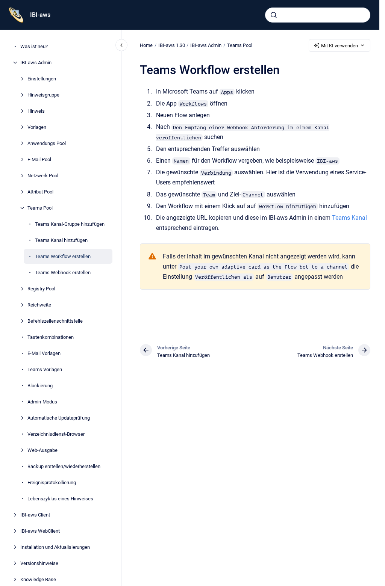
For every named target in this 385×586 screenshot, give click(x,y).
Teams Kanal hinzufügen (61, 240)
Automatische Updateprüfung (58, 418)
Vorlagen (36, 127)
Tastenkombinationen (50, 337)
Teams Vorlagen (44, 369)
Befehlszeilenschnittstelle (55, 321)
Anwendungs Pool (46, 143)
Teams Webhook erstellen (63, 272)
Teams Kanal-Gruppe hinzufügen (70, 224)
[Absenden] (274, 15)
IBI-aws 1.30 (171, 45)
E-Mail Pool (39, 159)
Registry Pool (41, 288)
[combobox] (317, 15)
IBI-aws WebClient (40, 531)
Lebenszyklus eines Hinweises (60, 498)
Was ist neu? (34, 46)
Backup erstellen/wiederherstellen (63, 466)
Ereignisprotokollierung (51, 482)
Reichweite (39, 305)
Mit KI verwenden (339, 45)
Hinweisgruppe (43, 95)
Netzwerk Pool (42, 175)
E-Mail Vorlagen (44, 353)
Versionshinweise (39, 563)
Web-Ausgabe (42, 450)
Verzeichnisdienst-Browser (56, 434)
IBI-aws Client (35, 515)
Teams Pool (40, 208)
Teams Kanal (349, 217)
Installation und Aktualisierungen (55, 547)
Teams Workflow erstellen (63, 256)
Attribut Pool (40, 192)
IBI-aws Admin (36, 62)
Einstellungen (41, 79)
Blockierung (40, 385)
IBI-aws (40, 14)
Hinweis (36, 111)
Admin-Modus (42, 402)
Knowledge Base (38, 579)
